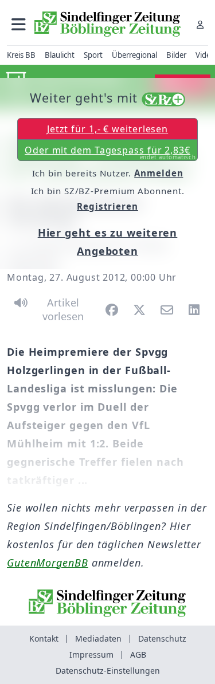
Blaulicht (60, 55)
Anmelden (158, 173)
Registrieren (107, 206)
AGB (138, 654)
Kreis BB (21, 55)
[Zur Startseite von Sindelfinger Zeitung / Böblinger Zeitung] (107, 24)
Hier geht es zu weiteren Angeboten (108, 242)
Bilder (176, 55)
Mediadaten (98, 638)
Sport (93, 55)
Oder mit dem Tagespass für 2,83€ (110, 152)
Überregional (134, 55)
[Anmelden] (200, 24)
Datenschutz (162, 638)
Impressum (91, 654)
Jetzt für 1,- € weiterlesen (107, 129)
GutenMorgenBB (47, 562)
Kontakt (43, 638)
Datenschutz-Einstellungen (108, 670)
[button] (18, 24)
